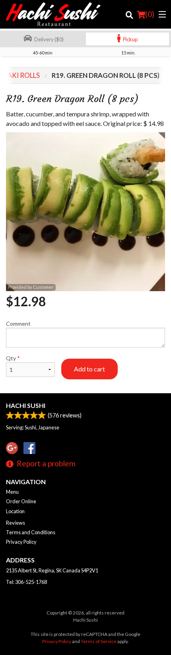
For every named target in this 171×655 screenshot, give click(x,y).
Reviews (15, 523)
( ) (149, 14)
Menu (12, 492)
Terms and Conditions (30, 532)
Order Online (21, 501)
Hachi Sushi (25, 405)
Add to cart (89, 369)
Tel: (26, 582)
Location (15, 511)
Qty (13, 358)
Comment (18, 323)
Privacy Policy (21, 542)
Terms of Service (99, 641)
